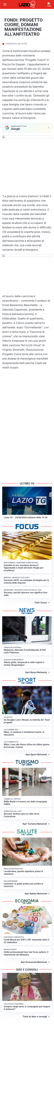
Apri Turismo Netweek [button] (34, 823)
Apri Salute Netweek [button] (36, 893)
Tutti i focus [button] (40, 602)
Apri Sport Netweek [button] (36, 754)
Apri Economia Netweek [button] (34, 962)
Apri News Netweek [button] (36, 672)
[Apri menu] (5, 4)
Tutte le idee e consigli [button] (35, 1016)
